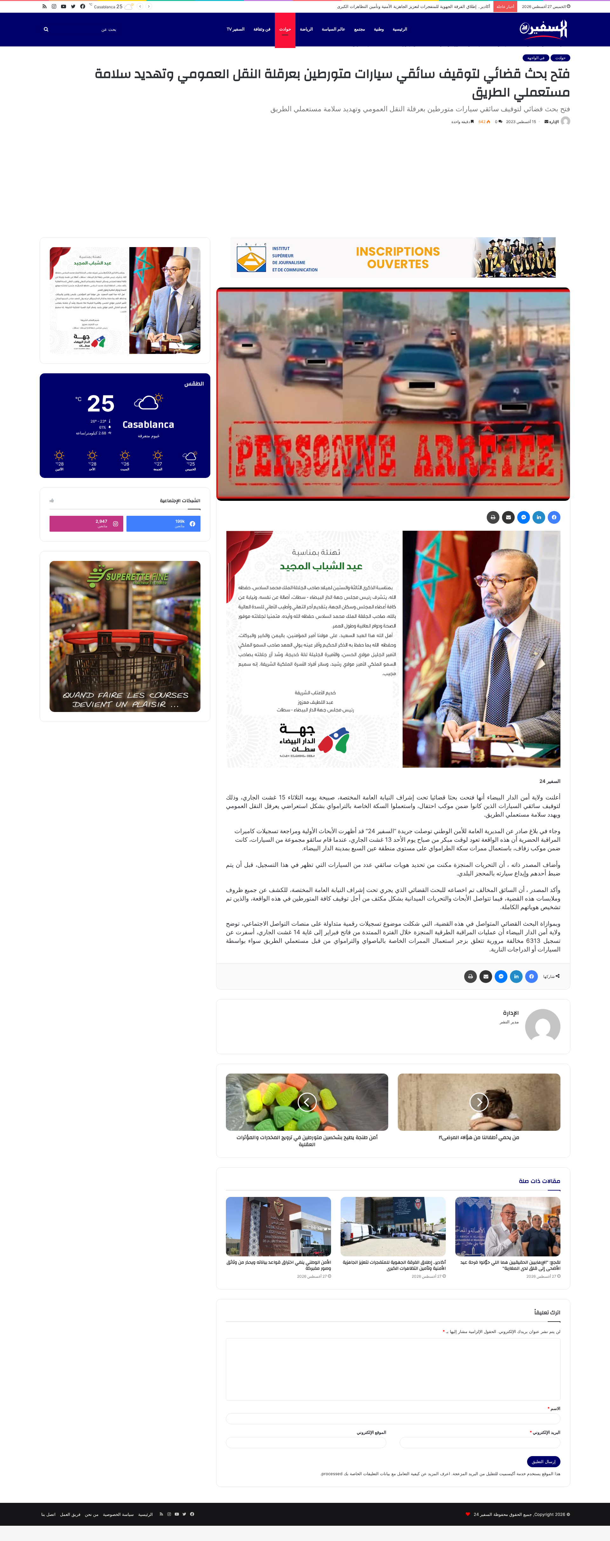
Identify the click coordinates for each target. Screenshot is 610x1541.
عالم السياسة (333, 29)
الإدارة (554, 121)
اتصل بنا (48, 1514)
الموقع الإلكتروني (371, 1432)
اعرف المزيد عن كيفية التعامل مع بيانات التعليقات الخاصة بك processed (386, 1473)
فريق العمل (70, 1514)
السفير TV (236, 29)
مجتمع (359, 29)
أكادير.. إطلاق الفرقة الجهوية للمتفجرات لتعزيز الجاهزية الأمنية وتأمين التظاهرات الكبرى (394, 1265)
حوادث (285, 29)
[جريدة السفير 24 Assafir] (543, 29)
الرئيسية (400, 29)
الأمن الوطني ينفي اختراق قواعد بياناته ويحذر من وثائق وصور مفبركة (430, 6)
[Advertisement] (305, 180)
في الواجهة (536, 57)
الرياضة (306, 29)
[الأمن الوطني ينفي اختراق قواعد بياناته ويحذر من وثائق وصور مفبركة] (278, 1226)
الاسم (553, 1408)
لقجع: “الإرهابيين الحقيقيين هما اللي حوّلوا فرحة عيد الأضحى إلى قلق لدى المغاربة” (510, 1265)
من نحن (91, 1514)
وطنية (379, 29)
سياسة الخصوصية (118, 1514)
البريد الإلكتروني (545, 1432)
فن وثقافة (262, 29)
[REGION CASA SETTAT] (393, 649)
